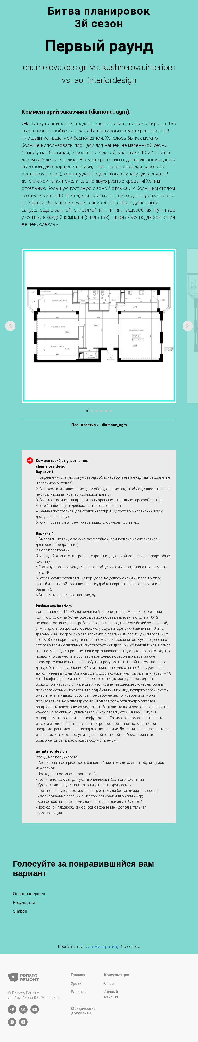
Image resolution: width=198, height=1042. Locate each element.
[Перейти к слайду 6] (111, 411)
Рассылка (80, 992)
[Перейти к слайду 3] (97, 411)
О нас (109, 983)
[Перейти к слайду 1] (87, 411)
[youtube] (34, 1012)
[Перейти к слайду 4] (101, 411)
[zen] (23, 1025)
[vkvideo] (12, 1025)
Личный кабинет (111, 994)
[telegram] (12, 1012)
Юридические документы (83, 1010)
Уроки (76, 983)
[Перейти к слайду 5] (106, 411)
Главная (78, 975)
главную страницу (102, 946)
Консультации (116, 975)
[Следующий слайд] (188, 326)
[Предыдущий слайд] (10, 326)
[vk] (23, 1012)
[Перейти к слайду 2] (92, 411)
